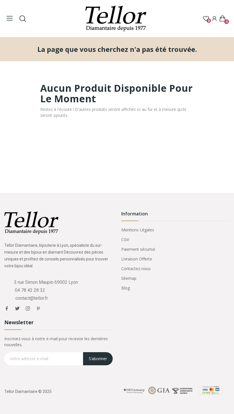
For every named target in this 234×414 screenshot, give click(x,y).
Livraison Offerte (136, 259)
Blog (125, 288)
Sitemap (128, 278)
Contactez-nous (136, 268)
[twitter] (17, 308)
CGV (125, 239)
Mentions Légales (137, 230)
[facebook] (6, 308)
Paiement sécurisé (138, 249)
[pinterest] (38, 308)
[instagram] (27, 308)
